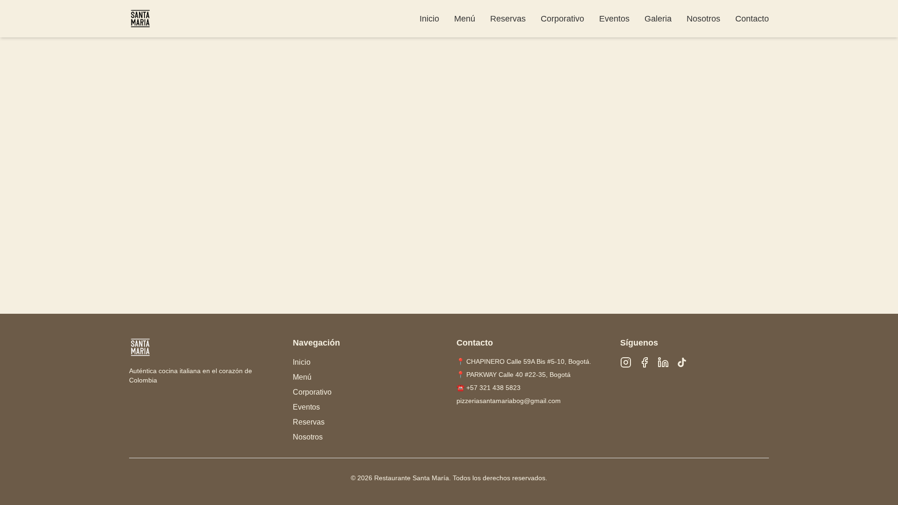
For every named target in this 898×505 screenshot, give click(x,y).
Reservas (508, 18)
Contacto (752, 18)
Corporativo (562, 18)
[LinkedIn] (663, 362)
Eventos (614, 18)
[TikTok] (682, 362)
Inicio (429, 18)
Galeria (658, 18)
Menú (464, 18)
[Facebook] (644, 362)
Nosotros (703, 18)
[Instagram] (625, 362)
